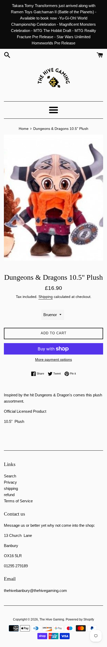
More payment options (53, 359)
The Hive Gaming (51, 619)
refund (9, 494)
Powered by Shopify (80, 619)
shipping (11, 488)
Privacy (10, 482)
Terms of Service (18, 501)
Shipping (45, 297)
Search (10, 476)
